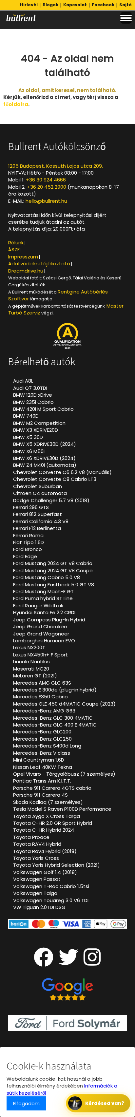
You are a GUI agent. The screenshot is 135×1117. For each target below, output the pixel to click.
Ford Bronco (27, 549)
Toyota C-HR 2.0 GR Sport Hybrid (52, 823)
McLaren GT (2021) (35, 675)
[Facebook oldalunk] (43, 962)
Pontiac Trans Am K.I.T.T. (42, 780)
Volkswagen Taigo (35, 893)
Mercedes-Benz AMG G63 (44, 710)
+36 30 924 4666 (46, 179)
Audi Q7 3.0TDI (30, 388)
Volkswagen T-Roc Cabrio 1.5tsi (51, 886)
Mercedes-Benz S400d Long (47, 745)
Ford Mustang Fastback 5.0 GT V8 (53, 584)
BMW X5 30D (28, 437)
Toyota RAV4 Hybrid (37, 844)
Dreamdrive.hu (25, 270)
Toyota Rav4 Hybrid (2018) (45, 851)
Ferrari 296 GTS (31, 507)
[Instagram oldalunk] (92, 962)
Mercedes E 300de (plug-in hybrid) (55, 689)
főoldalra (15, 104)
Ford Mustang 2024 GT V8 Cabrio (52, 563)
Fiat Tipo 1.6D (28, 542)
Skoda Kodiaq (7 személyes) (48, 802)
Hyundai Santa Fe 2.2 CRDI (44, 612)
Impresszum (23, 256)
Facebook (103, 5)
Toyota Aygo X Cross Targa (46, 816)
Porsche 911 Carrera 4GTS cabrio (52, 788)
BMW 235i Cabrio (33, 402)
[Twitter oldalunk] (68, 962)
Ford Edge (25, 556)
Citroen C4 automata (40, 493)
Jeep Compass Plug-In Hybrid (49, 619)
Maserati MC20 (31, 668)
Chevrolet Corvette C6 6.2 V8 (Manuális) (62, 472)
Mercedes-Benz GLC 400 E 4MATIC (55, 724)
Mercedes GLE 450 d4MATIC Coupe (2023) (64, 703)
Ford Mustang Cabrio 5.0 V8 (46, 577)
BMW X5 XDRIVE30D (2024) (44, 444)
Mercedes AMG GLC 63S (42, 682)
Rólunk (16, 242)
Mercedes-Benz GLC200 (42, 731)
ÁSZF (14, 249)
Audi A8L (23, 380)
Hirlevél (29, 5)
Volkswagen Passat (37, 879)
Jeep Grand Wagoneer (41, 633)
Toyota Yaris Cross (36, 858)
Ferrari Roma (28, 535)
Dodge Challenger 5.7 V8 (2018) (51, 500)
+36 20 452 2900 (46, 186)
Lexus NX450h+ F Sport (40, 654)
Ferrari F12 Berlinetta (37, 528)
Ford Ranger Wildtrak (38, 605)
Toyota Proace (31, 837)
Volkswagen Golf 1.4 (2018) (45, 872)
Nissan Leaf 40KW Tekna (42, 767)
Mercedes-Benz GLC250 (42, 738)
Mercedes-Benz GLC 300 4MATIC (53, 717)
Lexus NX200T (29, 647)
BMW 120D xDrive (32, 394)
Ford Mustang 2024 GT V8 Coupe (53, 570)
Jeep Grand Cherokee (40, 626)
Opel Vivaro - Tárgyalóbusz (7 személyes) (64, 773)
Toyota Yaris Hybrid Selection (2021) (56, 864)
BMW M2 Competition (39, 423)
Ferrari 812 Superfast (37, 514)
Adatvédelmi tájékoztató (39, 263)
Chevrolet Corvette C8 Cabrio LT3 (54, 479)
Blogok (50, 5)
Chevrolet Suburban (37, 486)
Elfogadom (26, 1103)
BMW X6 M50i (29, 451)
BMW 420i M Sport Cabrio (43, 409)
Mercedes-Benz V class (41, 752)
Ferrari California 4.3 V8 (40, 521)
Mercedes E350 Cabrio (40, 696)
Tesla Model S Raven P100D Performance (62, 808)
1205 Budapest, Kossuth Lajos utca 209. (55, 165)
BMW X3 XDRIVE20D (35, 429)
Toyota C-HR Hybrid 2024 (43, 829)
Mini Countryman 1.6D (38, 759)
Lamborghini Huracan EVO (44, 640)
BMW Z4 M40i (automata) (44, 465)
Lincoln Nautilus (31, 661)
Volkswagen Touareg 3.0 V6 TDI (50, 900)
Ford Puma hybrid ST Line (43, 598)
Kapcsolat (75, 5)
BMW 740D (26, 415)
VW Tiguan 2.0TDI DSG (39, 907)
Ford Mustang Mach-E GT (43, 591)
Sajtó (125, 5)
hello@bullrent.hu (46, 201)
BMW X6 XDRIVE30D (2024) (44, 458)
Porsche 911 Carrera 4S (40, 794)
